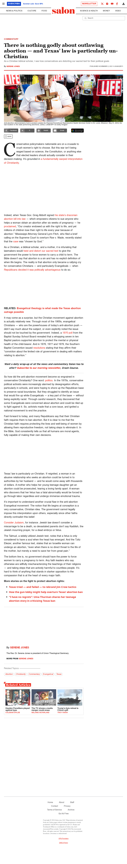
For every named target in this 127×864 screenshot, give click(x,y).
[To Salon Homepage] (63, 10)
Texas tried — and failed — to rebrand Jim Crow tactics (42, 587)
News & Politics (14, 11)
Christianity (21, 674)
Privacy (67, 806)
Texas (58, 674)
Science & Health (89, 11)
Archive (71, 810)
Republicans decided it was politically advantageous (32, 270)
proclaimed (10, 226)
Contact (54, 806)
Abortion (9, 674)
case (15, 241)
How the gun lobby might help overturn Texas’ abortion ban (46, 592)
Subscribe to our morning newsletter (38, 368)
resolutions (39, 348)
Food (44, 11)
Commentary (34, 674)
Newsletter (89, 4)
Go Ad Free (64, 814)
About (61, 802)
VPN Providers (63, 838)
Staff (72, 802)
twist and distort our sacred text (41, 251)
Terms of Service (54, 810)
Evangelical (48, 674)
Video (118, 11)
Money (106, 11)
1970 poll (67, 333)
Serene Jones (13, 66)
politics (49, 380)
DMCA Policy (63, 843)
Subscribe (14, 4)
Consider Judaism (14, 523)
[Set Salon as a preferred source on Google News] (77, 131)
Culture (32, 11)
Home (50, 802)
